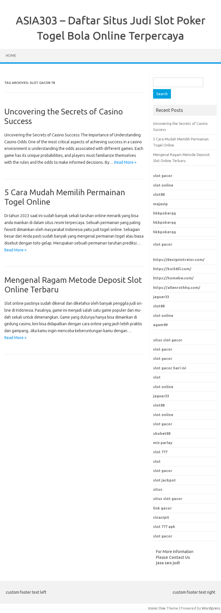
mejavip (160, 204)
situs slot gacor (167, 340)
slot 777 (160, 452)
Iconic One (156, 608)
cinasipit (161, 517)
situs (157, 489)
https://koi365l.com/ (172, 269)
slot (157, 377)
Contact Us (179, 557)
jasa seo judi (168, 563)
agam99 (160, 325)
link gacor (162, 508)
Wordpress (211, 608)
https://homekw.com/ (173, 278)
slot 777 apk (164, 526)
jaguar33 (161, 297)
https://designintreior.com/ (179, 259)
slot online (163, 185)
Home (11, 55)
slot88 (159, 194)
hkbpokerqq (164, 213)
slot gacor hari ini (169, 368)
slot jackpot (164, 480)
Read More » (125, 162)
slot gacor (162, 176)
